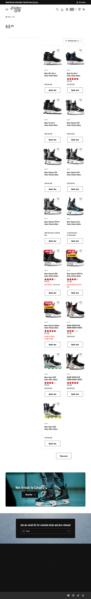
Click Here (35, 2)
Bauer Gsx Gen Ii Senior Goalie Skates (73, 74)
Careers (28, 564)
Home (9, 17)
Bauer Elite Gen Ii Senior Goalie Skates (51, 74)
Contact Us (50, 558)
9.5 (13, 17)
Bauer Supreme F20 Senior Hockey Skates (74, 124)
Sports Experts (71, 570)
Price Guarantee (51, 564)
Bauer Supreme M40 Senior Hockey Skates (51, 274)
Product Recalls (51, 561)
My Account (82, 2)
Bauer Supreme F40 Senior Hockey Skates (74, 173)
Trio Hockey (70, 576)
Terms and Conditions (33, 579)
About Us (29, 561)
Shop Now (28, 494)
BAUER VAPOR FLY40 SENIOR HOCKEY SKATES (74, 378)
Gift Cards (9, 576)
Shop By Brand (10, 558)
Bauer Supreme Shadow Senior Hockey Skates (51, 326)
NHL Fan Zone (10, 570)
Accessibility (50, 570)
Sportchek (70, 567)
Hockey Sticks (10, 561)
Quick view (52, 90)
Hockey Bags (10, 564)
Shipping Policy (31, 582)
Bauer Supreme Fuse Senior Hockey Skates (74, 223)
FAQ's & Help (30, 558)
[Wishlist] (75, 9)
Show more (64, 456)
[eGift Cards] (67, 9)
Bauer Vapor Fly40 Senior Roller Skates (50, 428)
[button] (6, 9)
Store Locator (50, 567)
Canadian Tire (71, 558)
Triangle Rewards (72, 573)
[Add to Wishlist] (58, 50)
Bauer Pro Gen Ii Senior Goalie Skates (51, 124)
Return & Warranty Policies (34, 573)
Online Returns (30, 570)
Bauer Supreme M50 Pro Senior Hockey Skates (75, 274)
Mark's (69, 561)
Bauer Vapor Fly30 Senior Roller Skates (50, 378)
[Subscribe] (68, 531)
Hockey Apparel (10, 567)
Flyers (7, 573)
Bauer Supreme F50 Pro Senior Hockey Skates (52, 223)
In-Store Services (52, 573)
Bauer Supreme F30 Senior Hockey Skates (51, 173)
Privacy (28, 576)
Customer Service (31, 567)
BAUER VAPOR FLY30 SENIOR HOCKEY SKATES (74, 326)
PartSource (70, 564)
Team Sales (50, 576)
